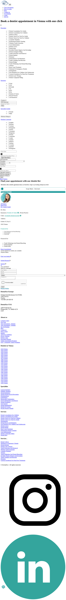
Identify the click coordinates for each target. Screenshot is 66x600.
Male (10, 113)
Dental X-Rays (13, 34)
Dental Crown (13, 46)
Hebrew (11, 141)
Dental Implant (13, 55)
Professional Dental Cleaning (17, 41)
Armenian (12, 136)
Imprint (3, 333)
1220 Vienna (4, 381)
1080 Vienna (4, 360)
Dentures (11, 57)
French (11, 129)
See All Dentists (5, 327)
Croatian (11, 145)
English (11, 122)
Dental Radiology (5, 393)
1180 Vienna (4, 375)
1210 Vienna (4, 380)
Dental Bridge (13, 62)
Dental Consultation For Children (18, 33)
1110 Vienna (4, 364)
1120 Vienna (4, 366)
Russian (11, 124)
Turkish (11, 140)
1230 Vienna (4, 383)
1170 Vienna (4, 374)
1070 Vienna (4, 358)
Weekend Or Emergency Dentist (18, 69)
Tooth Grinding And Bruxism (17, 60)
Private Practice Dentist (7, 408)
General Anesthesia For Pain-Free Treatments (21, 74)
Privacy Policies (5, 336)
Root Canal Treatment (15, 67)
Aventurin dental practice (12, 215)
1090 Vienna (4, 361)
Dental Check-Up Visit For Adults (18, 36)
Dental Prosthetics (5, 402)
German (11, 126)
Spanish (11, 146)
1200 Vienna (4, 378)
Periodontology (5, 396)
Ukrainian (12, 131)
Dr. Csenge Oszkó (6, 207)
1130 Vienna (4, 367)
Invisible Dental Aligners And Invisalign (20, 50)
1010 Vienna (4, 349)
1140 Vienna (4, 369)
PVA (10, 92)
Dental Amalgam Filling (15, 51)
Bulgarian (12, 133)
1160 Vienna (4, 372)
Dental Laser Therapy (15, 76)
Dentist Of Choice (6, 407)
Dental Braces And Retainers (17, 58)
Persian (11, 134)
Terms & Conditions (6, 334)
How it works (8, 9)
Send (2, 287)
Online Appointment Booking (9, 341)
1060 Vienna (4, 356)
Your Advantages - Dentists (8, 325)
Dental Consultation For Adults (17, 31)
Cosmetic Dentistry (14, 39)
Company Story (5, 320)
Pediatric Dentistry (6, 391)
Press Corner (4, 331)
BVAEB (11, 87)
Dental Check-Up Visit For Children (19, 38)
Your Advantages (8, 7)
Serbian (11, 143)
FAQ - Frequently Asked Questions (10, 342)
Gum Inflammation (14, 45)
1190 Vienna (4, 377)
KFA (10, 90)
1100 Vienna (4, 363)
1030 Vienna (4, 352)
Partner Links (4, 337)
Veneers (11, 65)
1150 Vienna (4, 370)
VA (10, 89)
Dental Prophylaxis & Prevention (10, 394)
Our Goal (3, 322)
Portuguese (12, 148)
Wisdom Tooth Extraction (16, 43)
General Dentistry (5, 390)
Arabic (11, 138)
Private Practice (13, 95)
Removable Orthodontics (7, 399)
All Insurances (13, 97)
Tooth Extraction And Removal (17, 53)
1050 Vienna (4, 355)
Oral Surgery (4, 403)
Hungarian (12, 127)
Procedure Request (6, 339)
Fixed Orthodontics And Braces (9, 400)
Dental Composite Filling (16, 77)
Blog (5, 10)
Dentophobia (12, 70)
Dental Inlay (12, 48)
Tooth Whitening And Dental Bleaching (20, 64)
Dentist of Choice (14, 94)
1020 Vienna (4, 350)
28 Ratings (4, 204)
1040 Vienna (4, 353)
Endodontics (4, 397)
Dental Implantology (6, 405)
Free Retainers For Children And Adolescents (21, 72)
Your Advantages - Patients (8, 324)
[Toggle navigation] (10, 4)
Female (11, 112)
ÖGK (10, 83)
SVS (10, 85)
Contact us (7, 12)
